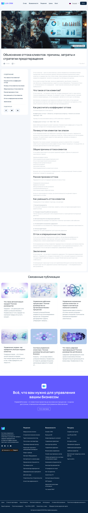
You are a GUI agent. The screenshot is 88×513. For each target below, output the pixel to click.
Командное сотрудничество (53, 462)
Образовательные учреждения (32, 471)
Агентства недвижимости (30, 481)
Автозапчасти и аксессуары (31, 459)
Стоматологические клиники (31, 435)
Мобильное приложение (74, 447)
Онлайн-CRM (49, 431)
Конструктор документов (52, 465)
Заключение (7, 101)
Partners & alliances (35, 502)
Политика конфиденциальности (76, 502)
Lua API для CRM (71, 435)
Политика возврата (17, 506)
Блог (56, 3)
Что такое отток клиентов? (12, 77)
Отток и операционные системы (13, 98)
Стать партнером (44, 409)
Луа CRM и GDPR (30, 506)
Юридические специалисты (31, 462)
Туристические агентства (30, 438)
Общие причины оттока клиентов (13, 89)
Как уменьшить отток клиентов (13, 95)
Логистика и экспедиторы (30, 441)
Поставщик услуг (28, 465)
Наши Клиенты (24, 502)
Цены (51, 3)
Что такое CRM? (49, 489)
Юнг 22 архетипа (50, 471)
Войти (83, 3)
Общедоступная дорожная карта (58, 506)
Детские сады (27, 475)
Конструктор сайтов (51, 444)
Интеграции (46, 502)
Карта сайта (70, 459)
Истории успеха (71, 441)
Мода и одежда (27, 452)
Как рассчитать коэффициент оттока (12, 81)
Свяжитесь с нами (42, 506)
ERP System (48, 481)
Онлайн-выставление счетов (53, 454)
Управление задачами (51, 447)
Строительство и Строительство (32, 478)
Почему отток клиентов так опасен (14, 86)
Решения (43, 3)
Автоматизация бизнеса (52, 478)
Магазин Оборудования (30, 456)
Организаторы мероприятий (31, 468)
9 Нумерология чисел (51, 468)
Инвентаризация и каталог (53, 438)
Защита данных (5, 506)
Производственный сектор (31, 444)
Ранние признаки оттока (11, 92)
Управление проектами (52, 441)
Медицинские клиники (29, 431)
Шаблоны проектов (72, 451)
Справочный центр (72, 431)
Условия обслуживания (58, 502)
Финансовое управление (52, 451)
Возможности (33, 3)
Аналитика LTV (49, 475)
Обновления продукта (73, 444)
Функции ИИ (48, 435)
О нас (25, 3)
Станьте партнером (12, 502)
